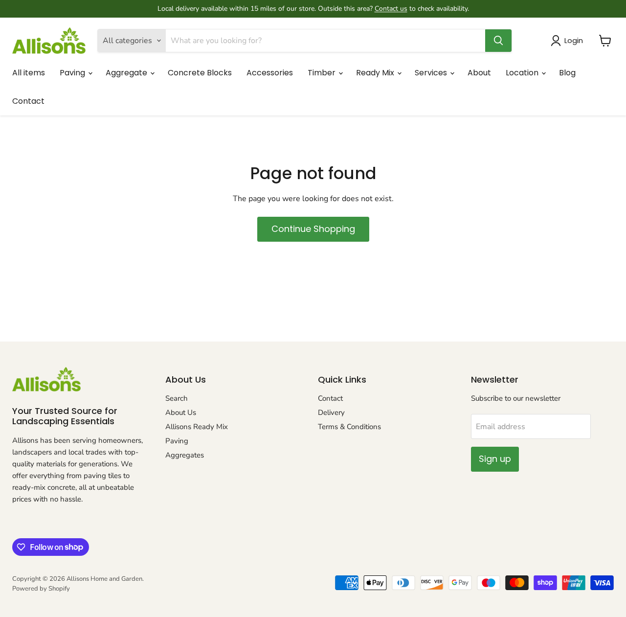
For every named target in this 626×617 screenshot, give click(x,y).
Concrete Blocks (200, 72)
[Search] (498, 40)
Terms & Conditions (349, 427)
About (479, 72)
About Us (180, 412)
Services (432, 72)
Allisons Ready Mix (196, 427)
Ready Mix (376, 72)
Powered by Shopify (41, 588)
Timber (322, 72)
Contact (28, 101)
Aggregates (184, 455)
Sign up (495, 459)
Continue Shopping (313, 229)
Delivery (331, 412)
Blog (567, 72)
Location (523, 72)
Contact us (391, 8)
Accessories (269, 72)
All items (28, 72)
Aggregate (127, 72)
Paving (73, 72)
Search (176, 398)
